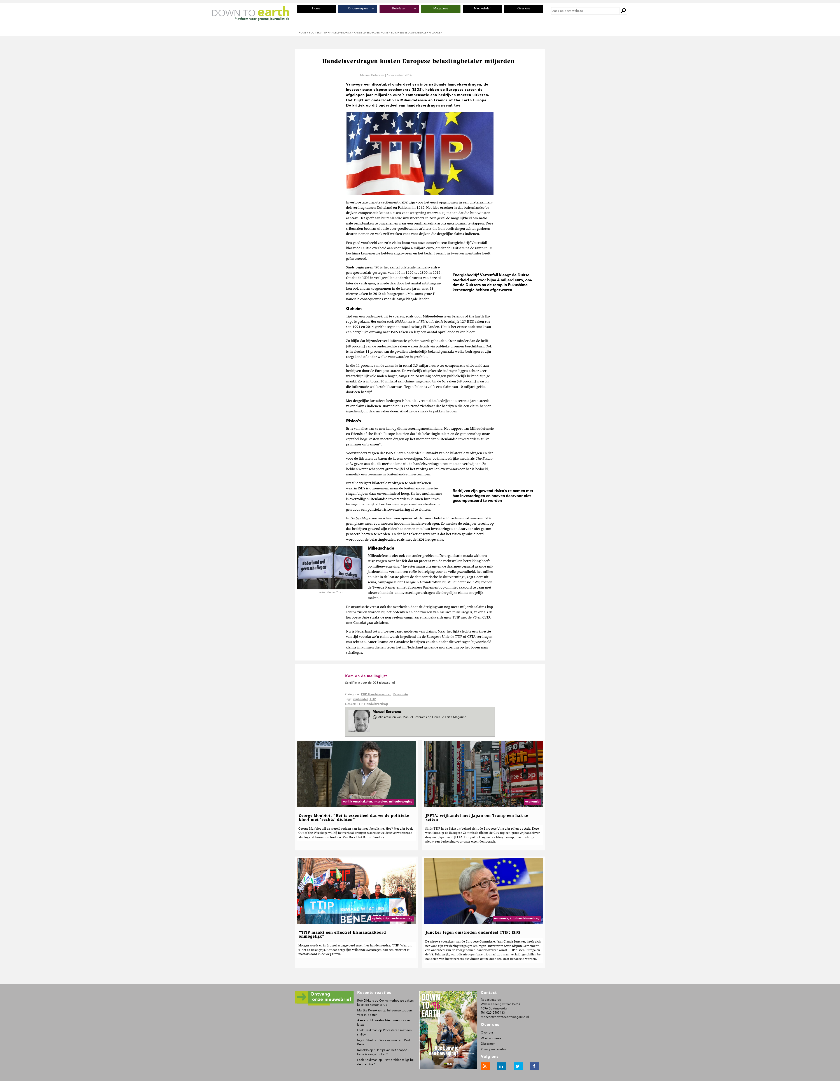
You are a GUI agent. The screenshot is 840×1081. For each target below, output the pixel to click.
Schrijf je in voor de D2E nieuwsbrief (370, 683)
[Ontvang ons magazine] (324, 1005)
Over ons (487, 1032)
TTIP (372, 699)
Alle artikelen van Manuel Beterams (422, 717)
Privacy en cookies (493, 1049)
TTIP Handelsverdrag (376, 694)
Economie (400, 694)
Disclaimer (488, 1044)
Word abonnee (491, 1038)
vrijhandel (360, 699)
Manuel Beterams (372, 75)
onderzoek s (410, 322)
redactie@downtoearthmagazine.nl (505, 1017)
